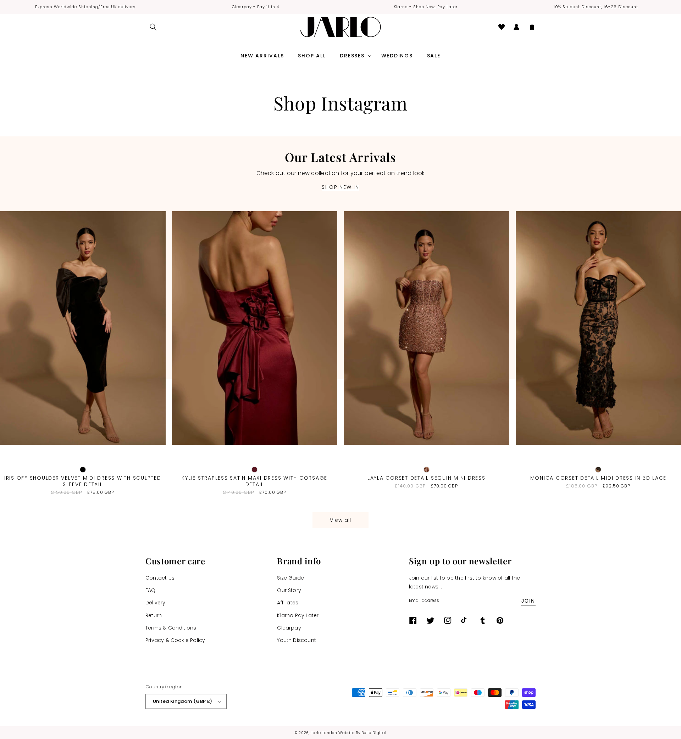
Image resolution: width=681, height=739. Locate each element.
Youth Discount (296, 640)
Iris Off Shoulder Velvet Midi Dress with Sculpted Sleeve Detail (82, 481)
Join (528, 601)
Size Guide (290, 577)
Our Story (289, 590)
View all (340, 520)
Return (153, 615)
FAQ (150, 590)
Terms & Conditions (170, 627)
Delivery (155, 602)
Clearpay (289, 627)
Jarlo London (324, 732)
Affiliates (287, 602)
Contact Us (160, 577)
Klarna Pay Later (298, 615)
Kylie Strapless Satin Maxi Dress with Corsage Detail (254, 481)
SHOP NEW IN (340, 187)
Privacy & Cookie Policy (175, 640)
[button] (153, 26)
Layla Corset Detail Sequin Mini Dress (426, 478)
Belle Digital (373, 732)
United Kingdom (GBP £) (182, 701)
